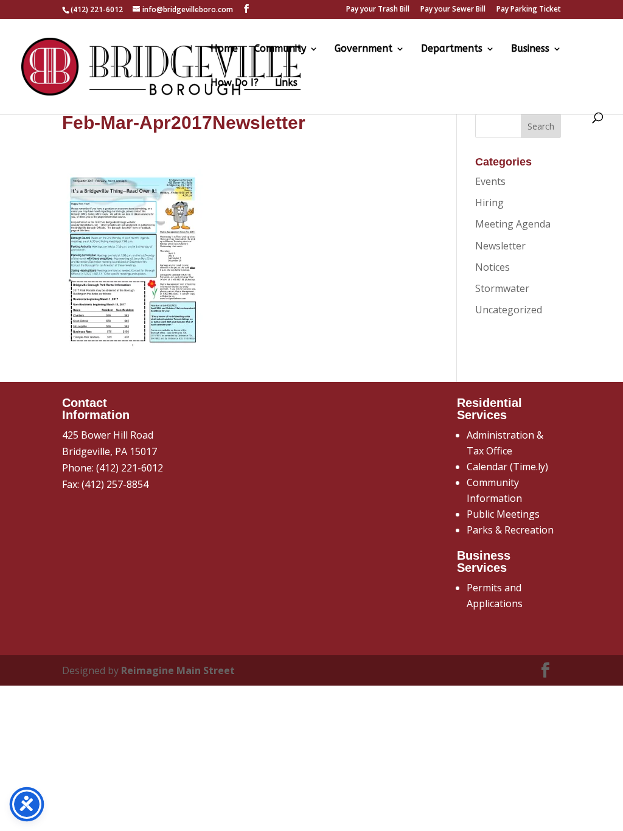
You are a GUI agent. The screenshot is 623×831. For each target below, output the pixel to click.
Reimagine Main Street (178, 670)
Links (286, 83)
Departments (451, 49)
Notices (492, 267)
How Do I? (235, 83)
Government (363, 49)
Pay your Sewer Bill (453, 9)
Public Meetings (503, 514)
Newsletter (500, 245)
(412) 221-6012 (129, 468)
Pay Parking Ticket (528, 9)
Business (530, 49)
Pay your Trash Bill (377, 9)
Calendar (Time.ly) (507, 466)
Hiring (489, 202)
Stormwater (502, 288)
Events (490, 181)
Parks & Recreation (510, 530)
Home (224, 49)
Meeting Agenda (513, 224)
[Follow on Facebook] (546, 670)
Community (280, 49)
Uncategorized (508, 309)
